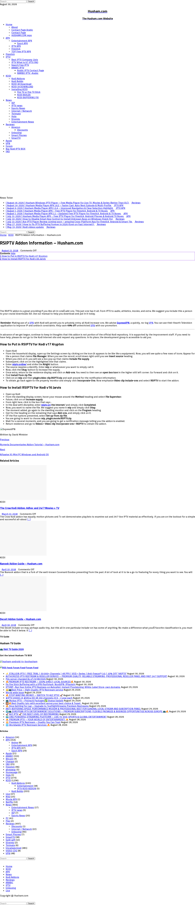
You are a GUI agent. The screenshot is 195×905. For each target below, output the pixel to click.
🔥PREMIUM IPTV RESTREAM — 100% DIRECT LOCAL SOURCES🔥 (40, 681)
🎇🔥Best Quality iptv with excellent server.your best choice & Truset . (44, 703)
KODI (8, 76)
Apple (9, 140)
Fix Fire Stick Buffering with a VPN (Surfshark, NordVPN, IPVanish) (41, 684)
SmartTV (16, 138)
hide (13, 253)
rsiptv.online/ (19, 364)
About (14, 27)
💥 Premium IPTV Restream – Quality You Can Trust (33, 722)
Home (9, 24)
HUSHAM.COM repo (21, 35)
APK (8, 38)
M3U (8, 796)
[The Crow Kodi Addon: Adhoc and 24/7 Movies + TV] (23, 499)
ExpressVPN (123, 322)
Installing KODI (19, 89)
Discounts (22, 130)
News (9, 100)
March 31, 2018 (10, 514)
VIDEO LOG (11, 850)
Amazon (15, 127)
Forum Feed (32, 667)
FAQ (8, 151)
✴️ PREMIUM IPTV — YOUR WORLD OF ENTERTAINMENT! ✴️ (37, 719)
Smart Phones (19, 135)
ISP (13, 103)
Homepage (12, 772)
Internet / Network (21, 111)
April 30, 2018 (9, 625)
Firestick (15, 49)
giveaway (11, 769)
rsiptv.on (46, 405)
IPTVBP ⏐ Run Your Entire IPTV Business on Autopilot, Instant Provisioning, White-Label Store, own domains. (63, 687)
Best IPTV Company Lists (24, 59)
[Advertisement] (97, 175)
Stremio (15, 119)
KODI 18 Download (21, 84)
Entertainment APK (21, 40)
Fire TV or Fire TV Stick (28, 92)
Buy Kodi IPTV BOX (15, 149)
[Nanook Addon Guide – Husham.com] (23, 554)
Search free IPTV (20, 65)
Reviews (10, 124)
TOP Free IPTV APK (21, 51)
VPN (8, 143)
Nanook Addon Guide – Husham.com (21, 564)
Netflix (9, 802)
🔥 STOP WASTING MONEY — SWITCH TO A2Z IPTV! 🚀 (34, 695)
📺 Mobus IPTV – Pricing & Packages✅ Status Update (34, 700)
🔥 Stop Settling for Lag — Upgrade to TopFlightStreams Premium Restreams (47, 706)
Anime (14, 742)
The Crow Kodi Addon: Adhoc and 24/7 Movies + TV (29, 508)
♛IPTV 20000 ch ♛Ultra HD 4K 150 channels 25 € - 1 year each (39, 698)
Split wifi (10, 840)
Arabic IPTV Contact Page (30, 70)
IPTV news (16, 105)
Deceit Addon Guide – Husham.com (20, 619)
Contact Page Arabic (22, 30)
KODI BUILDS (24, 94)
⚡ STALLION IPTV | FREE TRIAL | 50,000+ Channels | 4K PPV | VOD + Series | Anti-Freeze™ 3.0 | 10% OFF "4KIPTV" (66, 673)
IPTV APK (16, 46)
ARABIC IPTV (17, 67)
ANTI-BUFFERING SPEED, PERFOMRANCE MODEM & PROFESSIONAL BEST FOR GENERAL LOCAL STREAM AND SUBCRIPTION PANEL (73, 708)
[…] (29, 519)
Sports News (18, 108)
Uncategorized (13, 848)
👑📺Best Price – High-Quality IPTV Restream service (34, 689)
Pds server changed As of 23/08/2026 (26, 679)
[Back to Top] (1, 861)
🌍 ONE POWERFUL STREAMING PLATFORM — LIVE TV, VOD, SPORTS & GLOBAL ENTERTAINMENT (56, 717)
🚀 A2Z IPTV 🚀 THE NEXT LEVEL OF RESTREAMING (32, 714)
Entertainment (25, 786)
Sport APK (22, 43)
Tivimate (16, 113)
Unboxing (16, 132)
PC (7, 818)
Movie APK (11, 799)
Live (8, 794)
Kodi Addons (18, 78)
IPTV (8, 57)
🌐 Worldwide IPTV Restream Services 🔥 (28, 725)
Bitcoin (9, 758)
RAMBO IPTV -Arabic (27, 73)
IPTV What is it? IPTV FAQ (24, 62)
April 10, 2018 (9, 569)
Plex (8, 821)
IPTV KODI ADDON (26, 788)
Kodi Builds (17, 81)
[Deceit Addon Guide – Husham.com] (23, 610)
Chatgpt (10, 761)
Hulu (13, 116)
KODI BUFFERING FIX (28, 97)
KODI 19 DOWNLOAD (22, 86)
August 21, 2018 (10, 250)
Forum (9, 146)
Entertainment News (22, 121)
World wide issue (15, 692)
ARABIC (9, 756)
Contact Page (18, 32)
